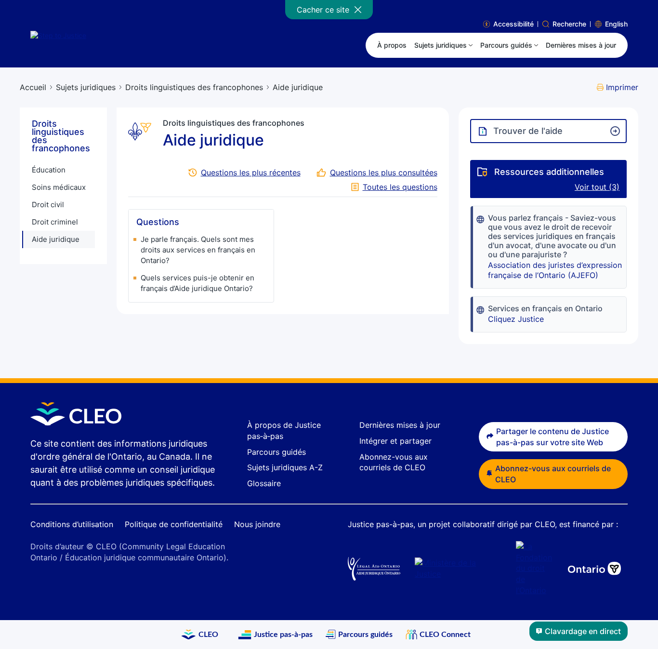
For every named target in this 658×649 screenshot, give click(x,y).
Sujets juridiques (86, 87)
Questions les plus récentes (251, 172)
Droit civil (48, 204)
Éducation (49, 169)
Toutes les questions (400, 187)
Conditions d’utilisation (71, 524)
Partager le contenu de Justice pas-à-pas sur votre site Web (552, 436)
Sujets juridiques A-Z (285, 467)
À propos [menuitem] (392, 45)
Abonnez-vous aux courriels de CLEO (553, 474)
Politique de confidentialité (174, 524)
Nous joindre (257, 524)
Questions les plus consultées (383, 172)
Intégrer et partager (395, 441)
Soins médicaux (59, 187)
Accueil (33, 87)
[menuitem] (443, 45)
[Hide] (358, 9)
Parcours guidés (276, 452)
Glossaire (264, 483)
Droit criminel (55, 221)
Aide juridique (55, 239)
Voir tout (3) (597, 187)
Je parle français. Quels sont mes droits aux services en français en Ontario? (198, 250)
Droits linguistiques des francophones (194, 87)
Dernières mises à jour (399, 425)
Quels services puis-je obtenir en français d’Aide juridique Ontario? (197, 283)
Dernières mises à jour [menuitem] (581, 45)
